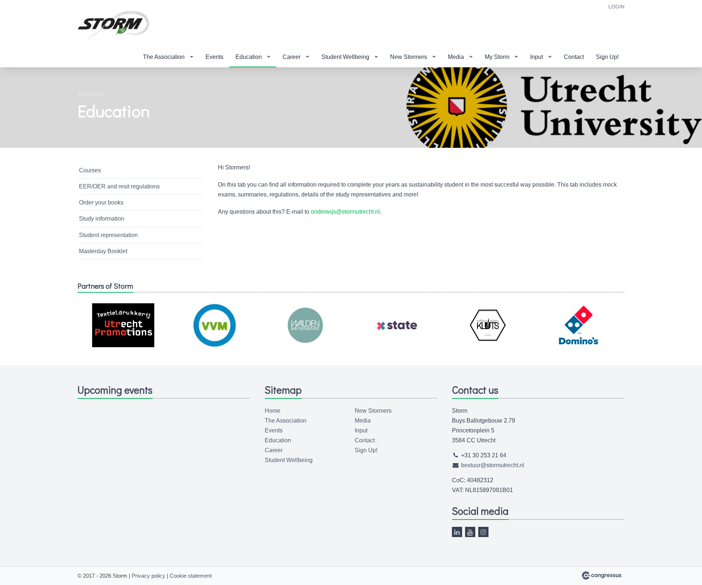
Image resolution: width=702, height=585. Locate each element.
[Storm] (114, 24)
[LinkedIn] (457, 532)
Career (292, 57)
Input (536, 57)
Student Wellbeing (345, 57)
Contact (574, 57)
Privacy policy (148, 576)
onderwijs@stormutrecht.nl (345, 212)
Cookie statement (191, 576)
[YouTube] (470, 532)
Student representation (108, 235)
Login (616, 7)
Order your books (101, 202)
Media (456, 57)
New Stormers (408, 57)
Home (272, 411)
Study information (101, 218)
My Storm (497, 57)
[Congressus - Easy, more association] (601, 575)
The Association (164, 57)
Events (214, 57)
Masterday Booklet (103, 251)
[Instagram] (483, 532)
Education (248, 57)
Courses (90, 170)
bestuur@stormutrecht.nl (492, 465)
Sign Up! (607, 57)
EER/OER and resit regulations (119, 186)
